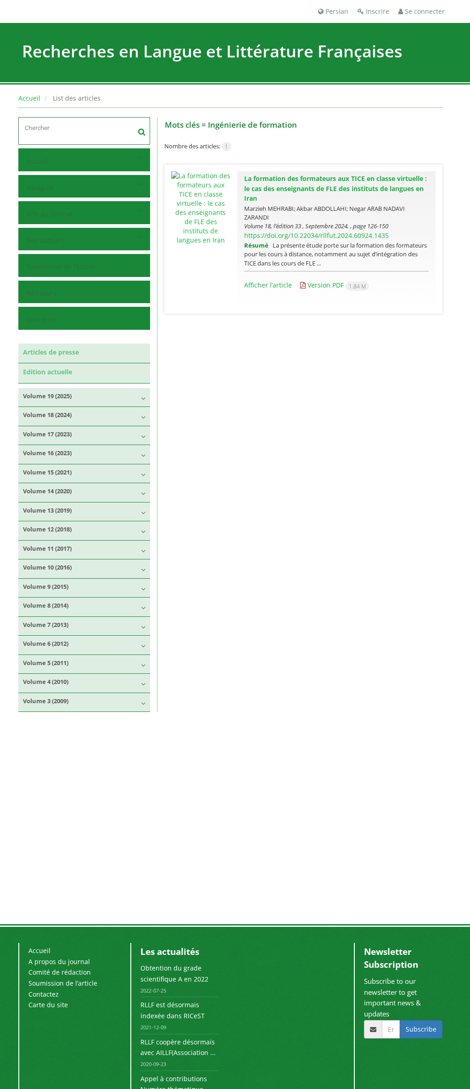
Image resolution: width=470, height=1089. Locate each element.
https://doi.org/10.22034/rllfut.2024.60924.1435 (316, 235)
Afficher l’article (268, 285)
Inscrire (376, 11)
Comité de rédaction (59, 972)
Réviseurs (41, 293)
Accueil (29, 98)
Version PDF (336, 285)
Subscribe (421, 1029)
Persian (336, 11)
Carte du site (48, 1004)
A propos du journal (59, 961)
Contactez (42, 319)
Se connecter (424, 11)
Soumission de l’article (61, 266)
